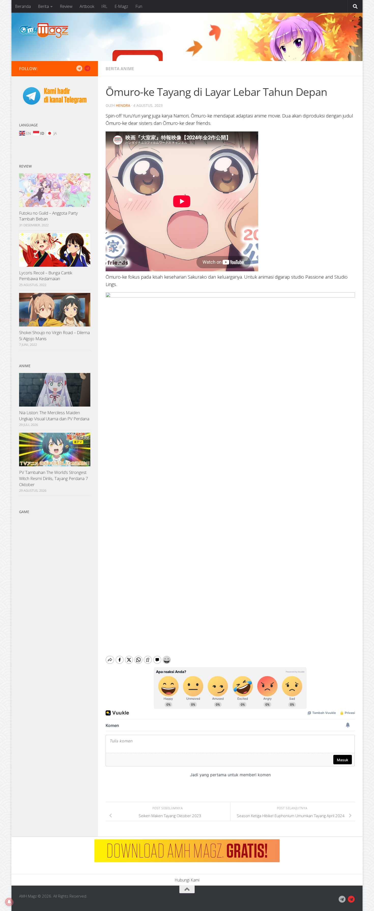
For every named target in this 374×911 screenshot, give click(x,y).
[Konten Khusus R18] (87, 68)
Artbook (87, 6)
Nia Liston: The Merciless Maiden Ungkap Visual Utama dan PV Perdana (54, 416)
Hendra (123, 105)
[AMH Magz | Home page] (43, 30)
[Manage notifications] (9, 902)
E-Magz (121, 6)
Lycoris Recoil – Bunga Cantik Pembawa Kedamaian (45, 276)
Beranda (23, 6)
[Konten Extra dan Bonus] (79, 68)
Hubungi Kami (187, 880)
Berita (43, 6)
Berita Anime (120, 68)
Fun (138, 6)
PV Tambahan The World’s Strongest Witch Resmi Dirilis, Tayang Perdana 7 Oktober (53, 478)
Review (66, 6)
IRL (104, 6)
